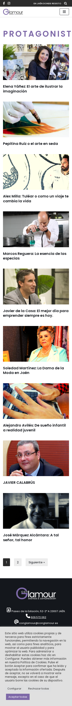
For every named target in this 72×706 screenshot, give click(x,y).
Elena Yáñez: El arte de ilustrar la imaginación (33, 88)
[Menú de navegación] (64, 11)
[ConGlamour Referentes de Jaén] (13, 12)
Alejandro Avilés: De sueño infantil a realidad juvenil (34, 427)
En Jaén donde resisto (47, 3)
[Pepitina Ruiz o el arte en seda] (36, 119)
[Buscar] (65, 3)
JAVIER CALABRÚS (19, 482)
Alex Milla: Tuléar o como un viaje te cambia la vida (36, 198)
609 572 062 (38, 617)
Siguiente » (37, 562)
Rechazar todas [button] (38, 688)
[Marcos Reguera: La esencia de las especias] (36, 229)
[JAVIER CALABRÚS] (36, 458)
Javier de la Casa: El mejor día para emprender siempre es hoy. (36, 313)
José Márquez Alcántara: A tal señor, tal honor (31, 537)
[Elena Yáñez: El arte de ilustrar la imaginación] (36, 62)
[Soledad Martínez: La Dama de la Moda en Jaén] (36, 344)
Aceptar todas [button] (17, 697)
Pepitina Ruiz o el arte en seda (30, 143)
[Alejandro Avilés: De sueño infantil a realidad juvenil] (36, 401)
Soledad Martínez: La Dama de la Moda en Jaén (33, 370)
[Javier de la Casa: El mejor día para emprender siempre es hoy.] (36, 286)
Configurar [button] (14, 688)
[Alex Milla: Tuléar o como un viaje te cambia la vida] (36, 172)
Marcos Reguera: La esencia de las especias (34, 256)
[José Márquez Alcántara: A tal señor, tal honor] (36, 511)
